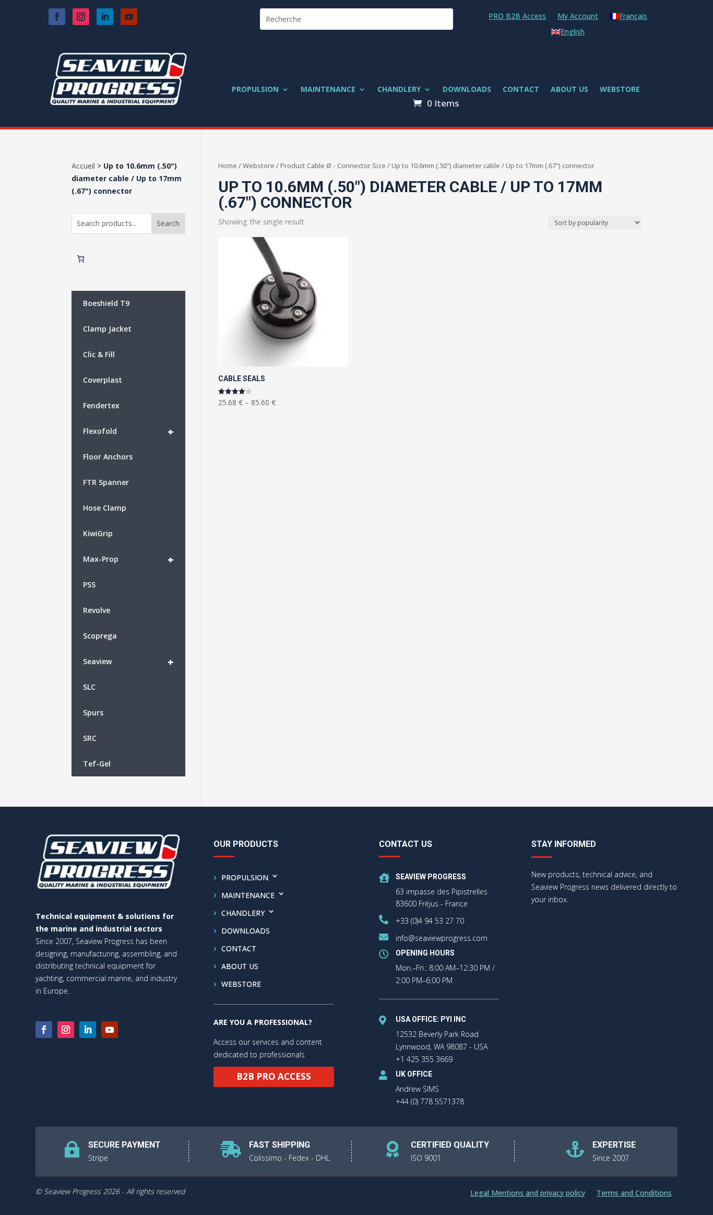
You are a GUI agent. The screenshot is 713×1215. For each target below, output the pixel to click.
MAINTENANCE (328, 90)
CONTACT (521, 90)
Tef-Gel (97, 764)
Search (168, 223)
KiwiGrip (98, 533)
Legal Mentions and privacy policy (527, 1193)
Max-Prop (128, 559)
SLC (89, 687)
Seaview (128, 662)
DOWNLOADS (467, 90)
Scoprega (100, 636)
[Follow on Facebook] (57, 16)
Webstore (259, 165)
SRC (90, 738)
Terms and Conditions (634, 1193)
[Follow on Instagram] (81, 16)
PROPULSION (255, 90)
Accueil (83, 166)
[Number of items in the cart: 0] (81, 259)
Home (227, 165)
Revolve (96, 610)
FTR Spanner (106, 482)
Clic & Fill (99, 354)
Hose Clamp (104, 508)
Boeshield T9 (106, 303)
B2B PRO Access (273, 1076)
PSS (89, 584)
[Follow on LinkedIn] (105, 16)
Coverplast (102, 380)
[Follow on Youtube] (129, 16)
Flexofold (128, 431)
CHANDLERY (399, 90)
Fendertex (101, 405)
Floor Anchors (108, 457)
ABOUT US (569, 90)
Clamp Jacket (107, 329)
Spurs (93, 712)
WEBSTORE (620, 90)
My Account (577, 17)
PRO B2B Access (517, 17)
